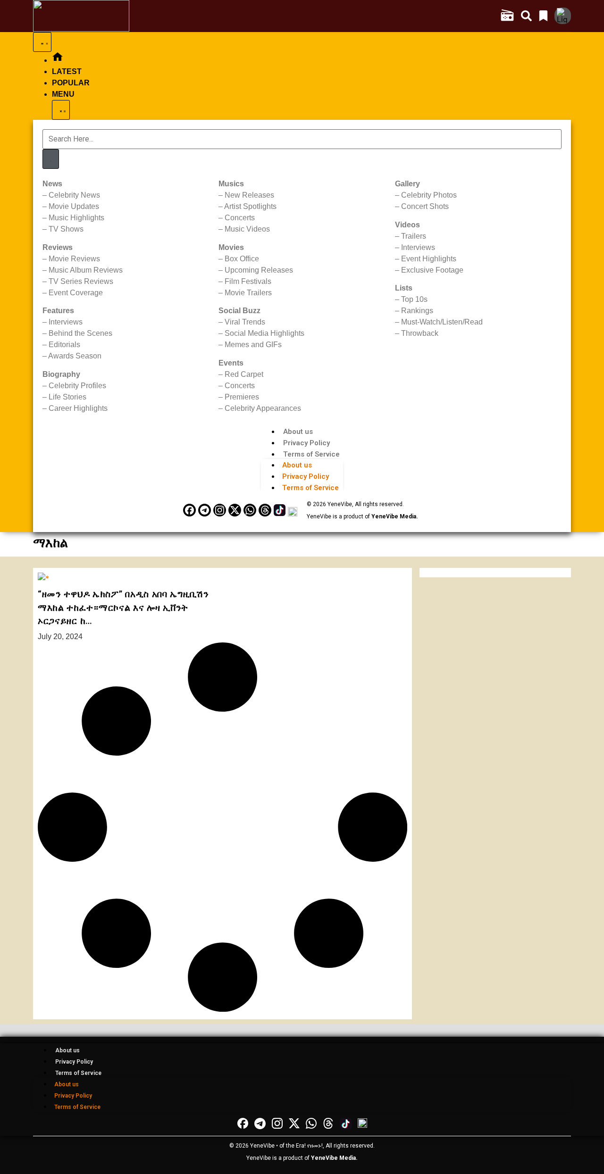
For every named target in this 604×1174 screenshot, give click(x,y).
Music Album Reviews (86, 270)
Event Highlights (428, 259)
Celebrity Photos (429, 195)
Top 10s (414, 299)
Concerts (240, 218)
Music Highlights (76, 218)
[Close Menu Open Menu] (61, 110)
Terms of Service (311, 454)
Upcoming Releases (259, 270)
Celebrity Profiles (77, 386)
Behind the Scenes (80, 333)
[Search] (50, 159)
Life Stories (67, 397)
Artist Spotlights (250, 206)
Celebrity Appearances (263, 408)
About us (298, 431)
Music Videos (247, 229)
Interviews (66, 322)
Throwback (419, 333)
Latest (67, 71)
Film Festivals (248, 281)
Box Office (242, 259)
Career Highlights (78, 408)
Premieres (242, 397)
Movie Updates (74, 206)
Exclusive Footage (432, 270)
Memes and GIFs (253, 345)
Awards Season (74, 356)
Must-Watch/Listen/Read (442, 322)
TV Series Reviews (81, 281)
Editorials (64, 345)
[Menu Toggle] (42, 42)
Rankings (417, 311)
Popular (71, 83)
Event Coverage (76, 293)
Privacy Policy (306, 443)
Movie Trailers (248, 293)
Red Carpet (244, 374)
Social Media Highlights (264, 333)
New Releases (249, 195)
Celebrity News (74, 195)
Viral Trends (245, 322)
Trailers (413, 236)
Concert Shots (425, 206)
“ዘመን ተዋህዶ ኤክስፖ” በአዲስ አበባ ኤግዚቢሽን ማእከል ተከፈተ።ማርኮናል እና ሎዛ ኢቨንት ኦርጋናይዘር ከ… (123, 607)
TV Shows (66, 229)
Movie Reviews (74, 259)
